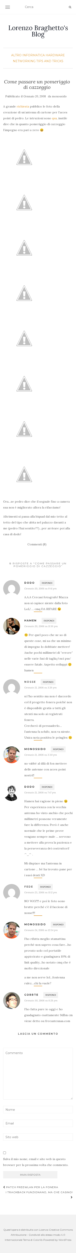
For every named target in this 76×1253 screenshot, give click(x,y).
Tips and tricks (49, 61)
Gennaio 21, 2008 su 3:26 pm (40, 687)
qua (54, 118)
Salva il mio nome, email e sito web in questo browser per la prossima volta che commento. (35, 1162)
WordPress (64, 1239)
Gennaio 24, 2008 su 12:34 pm (41, 930)
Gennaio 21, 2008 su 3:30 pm (40, 754)
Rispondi (47, 583)
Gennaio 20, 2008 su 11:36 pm (41, 626)
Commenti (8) (36, 544)
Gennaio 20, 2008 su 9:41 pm (40, 588)
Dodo (29, 582)
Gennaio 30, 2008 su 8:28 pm (41, 1000)
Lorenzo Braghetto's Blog (38, 31)
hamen (30, 620)
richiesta (23, 106)
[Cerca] (70, 7)
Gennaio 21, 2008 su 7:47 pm (40, 792)
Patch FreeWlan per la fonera (31, 1187)
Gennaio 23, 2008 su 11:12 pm (40, 892)
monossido (59, 96)
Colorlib (38, 1239)
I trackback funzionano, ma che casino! (39, 1192)
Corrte (31, 994)
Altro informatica (28, 55)
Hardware (55, 55)
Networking (24, 61)
